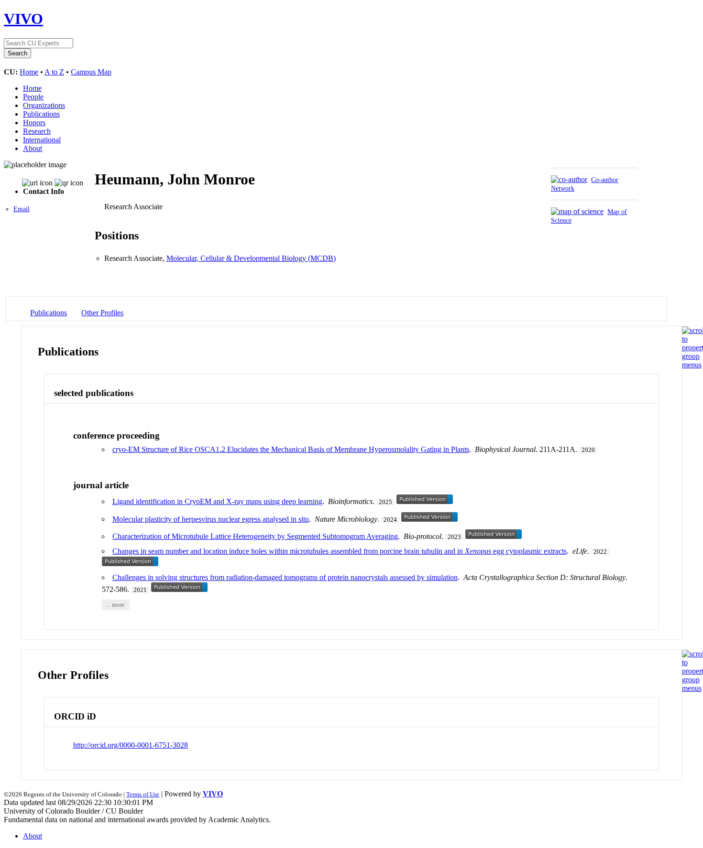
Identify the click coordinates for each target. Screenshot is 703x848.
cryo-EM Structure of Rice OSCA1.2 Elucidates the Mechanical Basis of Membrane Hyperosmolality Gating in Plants (290, 449)
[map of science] (577, 211)
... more (115, 604)
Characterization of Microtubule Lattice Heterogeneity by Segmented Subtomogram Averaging (255, 536)
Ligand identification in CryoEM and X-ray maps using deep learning (217, 501)
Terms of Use (142, 794)
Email (21, 209)
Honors (34, 122)
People (33, 97)
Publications (41, 114)
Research (37, 131)
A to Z (54, 72)
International (42, 140)
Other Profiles (102, 313)
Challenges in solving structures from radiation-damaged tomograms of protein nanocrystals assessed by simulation (285, 577)
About (32, 148)
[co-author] (569, 179)
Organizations (44, 105)
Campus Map (91, 72)
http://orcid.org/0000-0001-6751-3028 (130, 745)
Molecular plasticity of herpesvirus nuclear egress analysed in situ (210, 519)
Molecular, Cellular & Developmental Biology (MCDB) (251, 258)
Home (29, 72)
